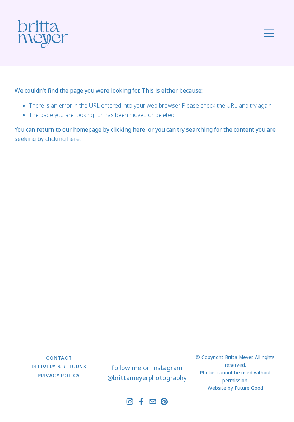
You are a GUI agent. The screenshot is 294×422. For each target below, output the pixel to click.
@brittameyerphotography (147, 377)
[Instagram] (129, 401)
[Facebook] (141, 401)
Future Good (248, 388)
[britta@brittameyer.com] (152, 401)
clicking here (128, 129)
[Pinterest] (164, 401)
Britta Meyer (43, 34)
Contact (59, 358)
